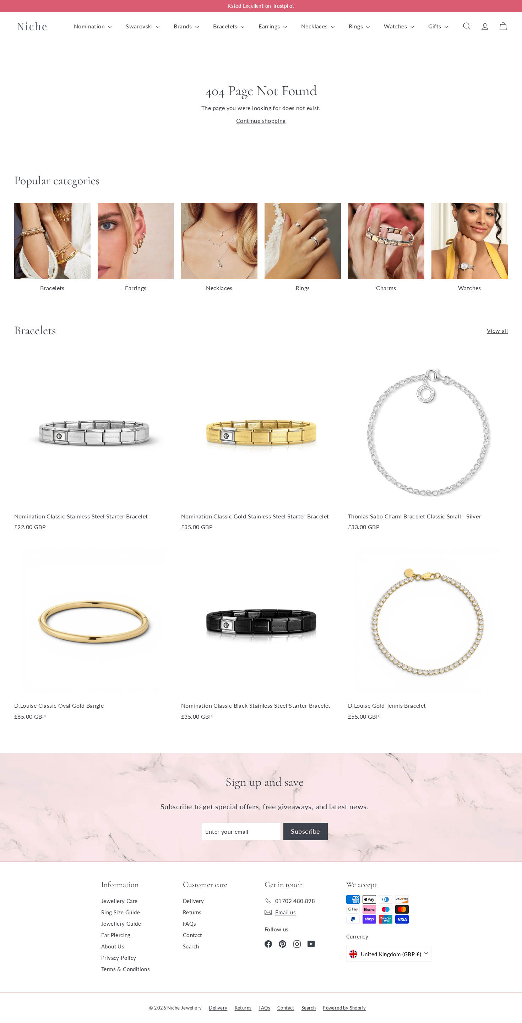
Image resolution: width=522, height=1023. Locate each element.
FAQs (189, 923)
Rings (356, 26)
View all (497, 330)
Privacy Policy (118, 957)
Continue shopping (261, 120)
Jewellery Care (119, 901)
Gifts (435, 26)
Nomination (90, 26)
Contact (192, 935)
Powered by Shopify (344, 1008)
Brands (184, 26)
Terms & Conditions (125, 969)
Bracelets (226, 26)
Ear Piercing (116, 935)
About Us (112, 946)
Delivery (193, 901)
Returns (192, 912)
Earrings (270, 26)
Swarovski (140, 26)
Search (191, 946)
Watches (396, 26)
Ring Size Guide (120, 912)
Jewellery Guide (121, 923)
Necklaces (315, 26)
